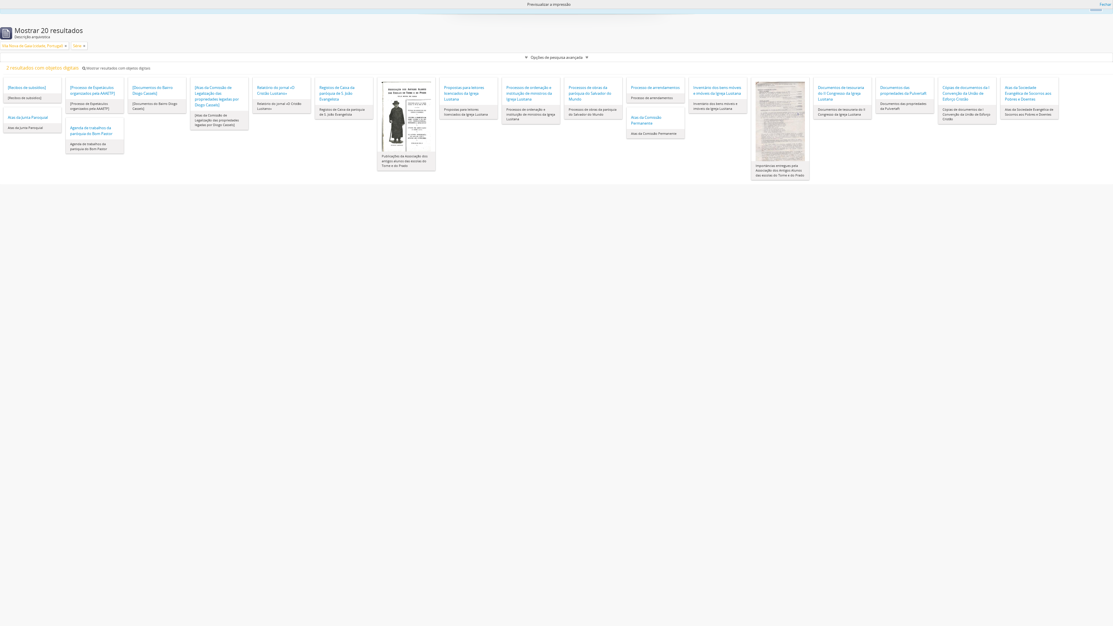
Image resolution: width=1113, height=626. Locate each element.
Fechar (1105, 4)
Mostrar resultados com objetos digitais (118, 68)
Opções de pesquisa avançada (557, 57)
